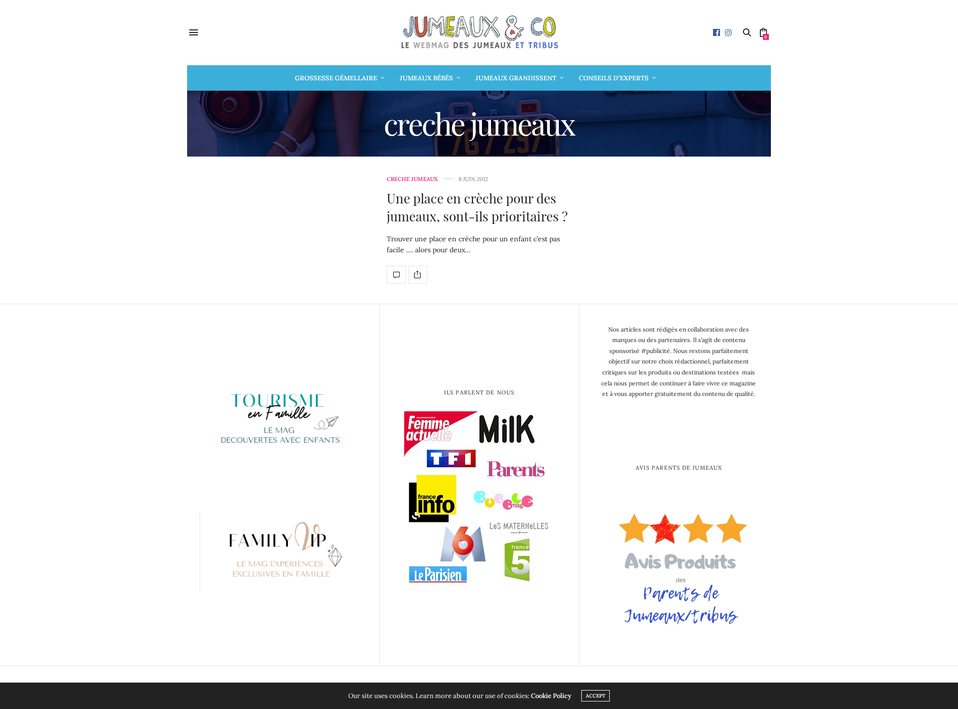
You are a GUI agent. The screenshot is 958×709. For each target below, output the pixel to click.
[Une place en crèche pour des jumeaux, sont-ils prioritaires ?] (396, 275)
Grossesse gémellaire (336, 78)
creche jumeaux (412, 179)
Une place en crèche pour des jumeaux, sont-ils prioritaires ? (477, 207)
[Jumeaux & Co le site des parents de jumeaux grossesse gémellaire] (479, 32)
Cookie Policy (551, 696)
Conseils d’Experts (614, 78)
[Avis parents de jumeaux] (678, 565)
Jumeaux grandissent (516, 78)
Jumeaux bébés (426, 78)
